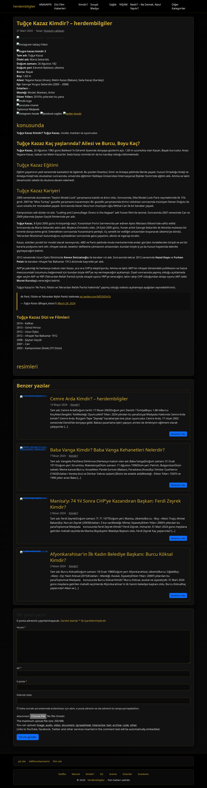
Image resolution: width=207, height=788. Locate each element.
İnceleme (143, 774)
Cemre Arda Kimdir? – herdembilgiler (89, 399)
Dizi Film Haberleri (60, 6)
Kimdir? (83, 4)
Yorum (21, 627)
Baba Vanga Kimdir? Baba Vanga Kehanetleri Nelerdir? (107, 450)
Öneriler (127, 774)
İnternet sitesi (24, 694)
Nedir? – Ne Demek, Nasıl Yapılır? (145, 6)
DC (102, 774)
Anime (113, 774)
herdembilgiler (24, 6)
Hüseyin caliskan (54, 31)
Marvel (76, 774)
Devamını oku (178, 434)
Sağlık (113, 4)
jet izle (22, 761)
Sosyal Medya (94, 6)
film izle (57, 761)
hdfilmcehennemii (39, 761)
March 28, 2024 (66, 303)
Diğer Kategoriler (178, 6)
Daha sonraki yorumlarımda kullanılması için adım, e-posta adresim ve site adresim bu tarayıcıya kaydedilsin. (79, 708)
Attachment (23, 716)
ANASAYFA (45, 4)
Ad (19, 668)
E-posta (22, 681)
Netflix (62, 774)
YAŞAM (123, 4)
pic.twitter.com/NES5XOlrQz (95, 296)
